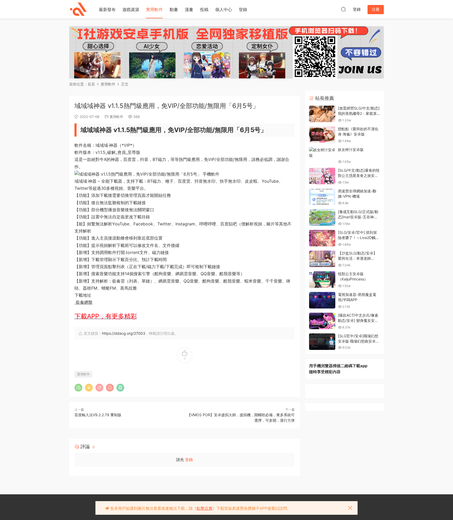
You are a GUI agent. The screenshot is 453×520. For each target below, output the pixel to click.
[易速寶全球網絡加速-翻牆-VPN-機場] (322, 196)
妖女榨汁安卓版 (351, 149)
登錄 (243, 9)
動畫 (174, 9)
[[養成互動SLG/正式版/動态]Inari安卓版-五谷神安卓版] (322, 217)
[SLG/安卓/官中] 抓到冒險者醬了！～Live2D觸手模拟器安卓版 (358, 237)
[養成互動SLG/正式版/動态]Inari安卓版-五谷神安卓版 (358, 216)
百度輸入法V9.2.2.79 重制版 (97, 415)
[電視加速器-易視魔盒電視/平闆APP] (322, 300)
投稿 (204, 9)
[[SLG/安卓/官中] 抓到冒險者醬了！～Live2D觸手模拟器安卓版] (322, 238)
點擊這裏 (204, 508)
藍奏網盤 (83, 302)
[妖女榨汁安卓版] (322, 152)
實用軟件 (154, 9)
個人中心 (223, 9)
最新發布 (107, 9)
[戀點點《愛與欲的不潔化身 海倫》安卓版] (322, 134)
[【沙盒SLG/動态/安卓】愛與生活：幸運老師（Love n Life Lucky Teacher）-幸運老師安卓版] (322, 259)
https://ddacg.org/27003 (123, 333)
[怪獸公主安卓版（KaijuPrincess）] (322, 279)
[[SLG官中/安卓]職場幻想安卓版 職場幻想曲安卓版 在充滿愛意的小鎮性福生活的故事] (322, 341)
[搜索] (343, 9)
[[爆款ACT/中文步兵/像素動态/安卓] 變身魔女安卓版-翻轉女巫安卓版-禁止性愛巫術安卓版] (322, 321)
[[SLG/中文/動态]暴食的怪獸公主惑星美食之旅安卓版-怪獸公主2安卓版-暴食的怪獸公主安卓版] (322, 176)
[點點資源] (78, 9)
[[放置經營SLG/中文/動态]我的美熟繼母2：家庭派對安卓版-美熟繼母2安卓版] (322, 114)
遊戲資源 (130, 9)
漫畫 (189, 9)
